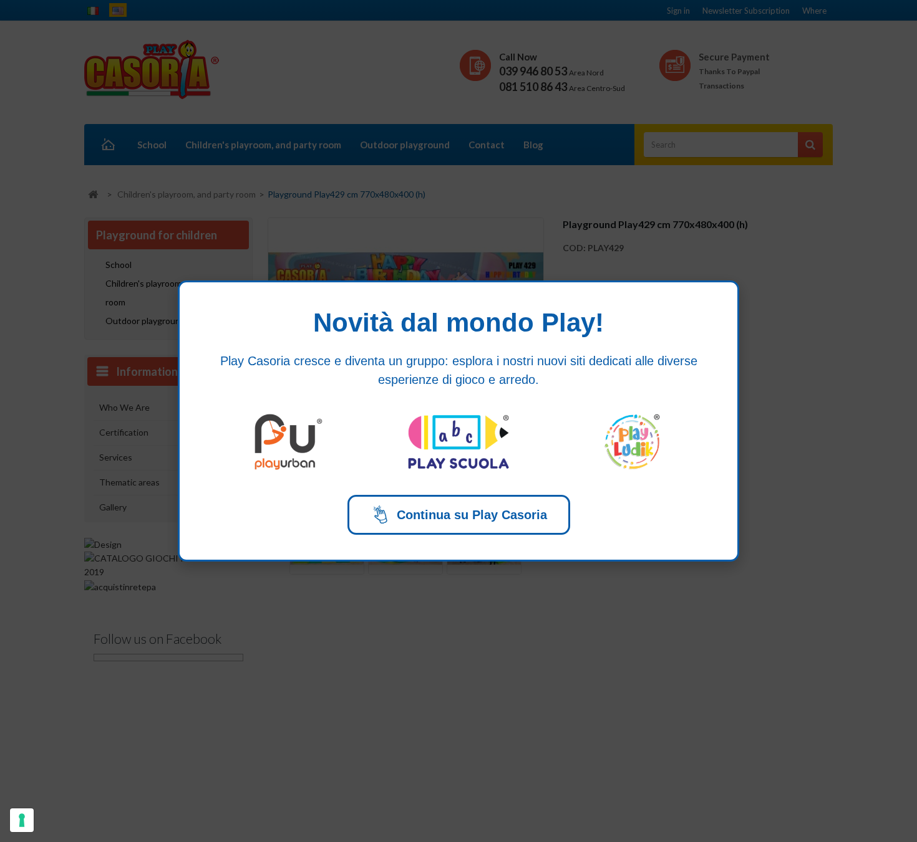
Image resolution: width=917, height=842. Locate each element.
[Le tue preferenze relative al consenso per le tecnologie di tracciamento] (22, 820)
